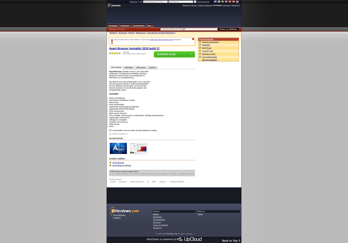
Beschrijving (116, 67)
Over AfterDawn (119, 215)
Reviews (152, 67)
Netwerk (131, 33)
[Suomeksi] (219, 2)
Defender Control (208, 54)
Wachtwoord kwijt (203, 2)
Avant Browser (118, 163)
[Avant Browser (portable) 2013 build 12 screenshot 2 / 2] (139, 155)
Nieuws (194, 5)
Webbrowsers (141, 33)
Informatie (129, 67)
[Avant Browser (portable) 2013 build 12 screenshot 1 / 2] (119, 155)
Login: (141, 2)
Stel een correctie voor (119, 133)
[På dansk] (230, 2)
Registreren (133, 2)
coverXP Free (207, 51)
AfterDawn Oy (171, 234)
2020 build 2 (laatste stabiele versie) (161, 39)
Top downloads (206, 39)
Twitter (200, 214)
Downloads (123, 33)
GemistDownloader (209, 57)
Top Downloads (159, 220)
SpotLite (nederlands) (210, 42)
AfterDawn (186, 5)
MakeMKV (206, 45)
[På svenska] (222, 2)
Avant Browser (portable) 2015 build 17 (161, 33)
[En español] (233, 2)
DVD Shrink (206, 48)
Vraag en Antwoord (205, 5)
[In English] (215, 2)
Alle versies (141, 67)
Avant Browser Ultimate (121, 165)
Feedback (117, 218)
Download (166, 54)
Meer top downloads (209, 60)
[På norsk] (226, 2)
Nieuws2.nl (236, 5)
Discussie (226, 5)
